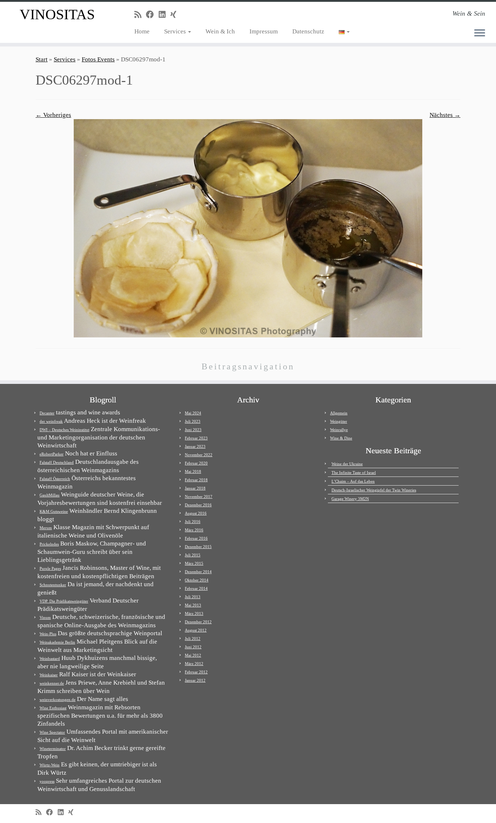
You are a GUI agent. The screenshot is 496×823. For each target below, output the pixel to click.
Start (42, 59)
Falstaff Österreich (55, 479)
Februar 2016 (196, 538)
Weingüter (338, 421)
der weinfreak (51, 421)
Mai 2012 (193, 655)
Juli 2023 (192, 421)
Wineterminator (53, 748)
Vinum (45, 617)
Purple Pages (50, 568)
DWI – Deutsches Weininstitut (64, 429)
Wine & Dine (341, 438)
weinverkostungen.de (58, 699)
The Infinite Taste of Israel (354, 472)
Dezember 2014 (198, 571)
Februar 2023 (196, 438)
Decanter (47, 413)
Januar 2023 (195, 446)
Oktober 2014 (196, 580)
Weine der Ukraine (347, 464)
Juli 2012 (192, 638)
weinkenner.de (52, 683)
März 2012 (194, 663)
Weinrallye (339, 429)
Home (142, 31)
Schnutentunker (53, 585)
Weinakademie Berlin (57, 642)
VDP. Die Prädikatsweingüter (64, 601)
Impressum (263, 31)
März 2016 (194, 530)
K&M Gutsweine (54, 511)
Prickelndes (49, 544)
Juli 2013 (192, 597)
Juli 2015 (192, 555)
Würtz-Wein (50, 765)
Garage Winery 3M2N (350, 498)
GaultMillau (50, 495)
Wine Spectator (52, 732)
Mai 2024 (193, 413)
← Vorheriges (53, 115)
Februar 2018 (196, 480)
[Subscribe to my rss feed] (140, 14)
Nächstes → (445, 115)
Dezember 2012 (198, 622)
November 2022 (198, 455)
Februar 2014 (196, 588)
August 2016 (196, 513)
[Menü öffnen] (479, 33)
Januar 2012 (195, 680)
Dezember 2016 (198, 505)
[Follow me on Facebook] (152, 14)
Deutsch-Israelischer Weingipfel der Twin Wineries (374, 490)
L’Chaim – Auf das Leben (353, 481)
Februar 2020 (196, 463)
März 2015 (194, 563)
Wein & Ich (220, 31)
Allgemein (338, 413)
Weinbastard (50, 658)
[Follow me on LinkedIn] (164, 14)
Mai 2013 (193, 605)
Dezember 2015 (198, 546)
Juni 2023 (193, 429)
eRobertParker (52, 454)
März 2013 (194, 613)
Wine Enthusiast (53, 708)
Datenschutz (308, 31)
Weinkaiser (49, 675)
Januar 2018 (195, 488)
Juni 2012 (193, 647)
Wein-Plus (48, 634)
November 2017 (198, 496)
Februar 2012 (196, 672)
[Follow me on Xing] (175, 14)
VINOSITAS (57, 14)
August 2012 (196, 630)
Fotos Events (98, 59)
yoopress (47, 781)
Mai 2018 (193, 471)
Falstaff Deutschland (57, 462)
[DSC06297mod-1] (248, 227)
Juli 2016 (192, 521)
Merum (46, 528)
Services (175, 31)
